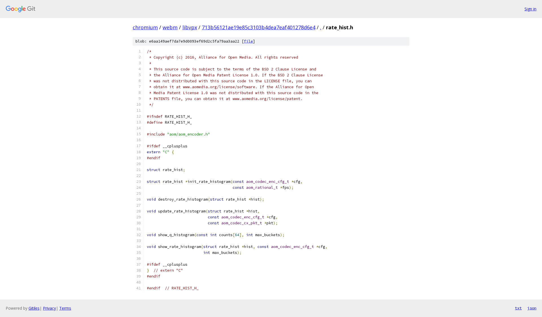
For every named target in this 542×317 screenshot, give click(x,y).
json (531, 308)
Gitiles (34, 308)
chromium (145, 27)
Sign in (530, 9)
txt (518, 308)
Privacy (49, 308)
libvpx (189, 27)
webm (170, 27)
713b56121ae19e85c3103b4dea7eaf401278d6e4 (258, 27)
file (248, 41)
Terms (65, 308)
